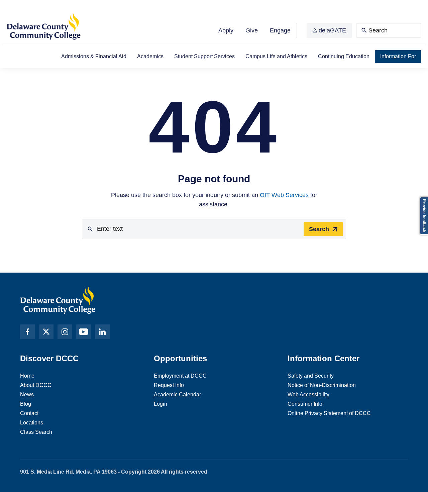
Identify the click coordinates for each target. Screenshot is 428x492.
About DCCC (35, 385)
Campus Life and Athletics (276, 56)
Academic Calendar (177, 394)
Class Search (36, 432)
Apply (225, 30)
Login (160, 404)
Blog (25, 404)
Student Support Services (204, 56)
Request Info (169, 385)
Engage (280, 30)
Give (251, 30)
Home (27, 376)
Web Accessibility (308, 394)
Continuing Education (343, 56)
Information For (398, 56)
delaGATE (332, 30)
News (27, 394)
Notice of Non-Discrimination (322, 385)
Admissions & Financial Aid (93, 56)
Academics (150, 56)
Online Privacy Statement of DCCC (329, 413)
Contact (29, 413)
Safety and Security (311, 376)
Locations (31, 422)
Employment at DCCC (180, 376)
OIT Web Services (284, 195)
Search (319, 229)
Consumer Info (305, 404)
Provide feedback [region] (424, 215)
